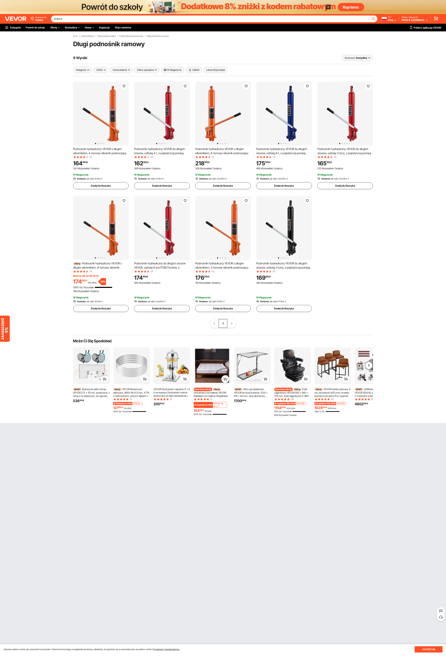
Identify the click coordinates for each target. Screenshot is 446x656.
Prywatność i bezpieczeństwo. (166, 649)
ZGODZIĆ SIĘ (428, 649)
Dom (75, 36)
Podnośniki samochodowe (131, 36)
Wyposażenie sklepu (107, 36)
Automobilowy (87, 36)
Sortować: (350, 57)
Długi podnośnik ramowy (158, 36)
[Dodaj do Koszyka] (104, 379)
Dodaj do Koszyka (101, 185)
